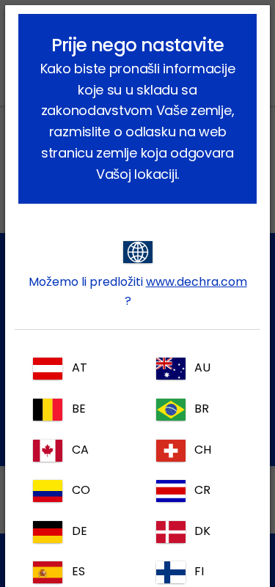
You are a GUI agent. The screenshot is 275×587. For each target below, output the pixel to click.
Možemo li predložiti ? (138, 291)
